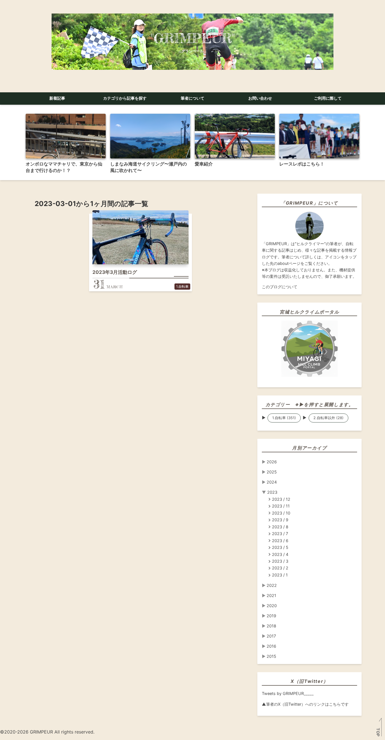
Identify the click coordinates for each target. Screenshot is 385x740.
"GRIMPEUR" (192, 38)
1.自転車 (182, 286)
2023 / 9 (280, 519)
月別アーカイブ (309, 448)
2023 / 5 (280, 547)
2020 (272, 605)
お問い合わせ (260, 98)
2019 (271, 615)
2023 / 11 (281, 506)
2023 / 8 (280, 526)
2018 (271, 625)
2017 (271, 636)
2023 (272, 492)
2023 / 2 (280, 567)
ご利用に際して (328, 98)
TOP (378, 732)
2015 (271, 656)
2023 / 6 (280, 540)
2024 (272, 482)
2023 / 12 (281, 499)
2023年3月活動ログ (114, 272)
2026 (272, 461)
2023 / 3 (280, 561)
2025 (272, 472)
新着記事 (57, 98)
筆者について (192, 98)
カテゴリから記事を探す (125, 98)
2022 (272, 585)
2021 (271, 595)
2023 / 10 (281, 513)
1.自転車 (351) (284, 418)
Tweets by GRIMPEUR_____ (288, 693)
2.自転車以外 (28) (328, 418)
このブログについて (279, 286)
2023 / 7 (280, 533)
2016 (271, 646)
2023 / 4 (280, 554)
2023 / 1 (280, 575)
